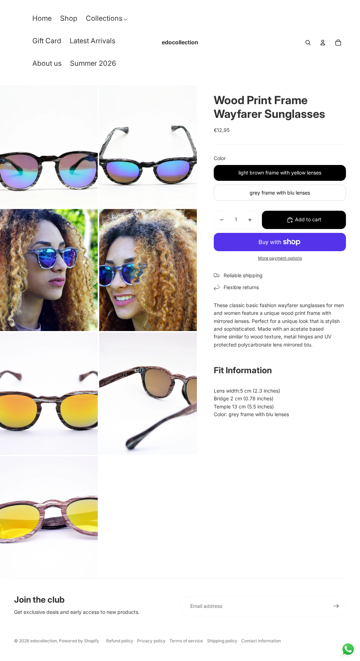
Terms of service (186, 640)
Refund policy (119, 640)
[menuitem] (42, 20)
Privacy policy (151, 640)
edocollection (43, 640)
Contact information (261, 640)
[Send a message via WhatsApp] (348, 649)
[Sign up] (336, 606)
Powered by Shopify (79, 640)
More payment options (280, 258)
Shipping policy (222, 640)
